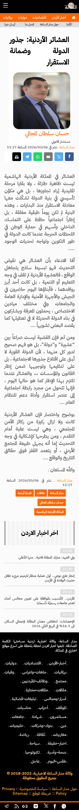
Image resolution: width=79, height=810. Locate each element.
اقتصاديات (38, 17)
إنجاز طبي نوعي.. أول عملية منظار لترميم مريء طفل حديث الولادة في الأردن (39, 578)
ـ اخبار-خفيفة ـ (57, 743)
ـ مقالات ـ (61, 690)
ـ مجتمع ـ (61, 681)
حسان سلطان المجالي (47, 133)
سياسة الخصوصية (34, 789)
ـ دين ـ (63, 725)
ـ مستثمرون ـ (58, 717)
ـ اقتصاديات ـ (32, 663)
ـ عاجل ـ (35, 761)
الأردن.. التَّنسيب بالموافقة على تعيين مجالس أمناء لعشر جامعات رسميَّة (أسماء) (39, 601)
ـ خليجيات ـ (16, 725)
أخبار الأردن (58, 17)
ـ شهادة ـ (37, 717)
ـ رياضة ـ (24, 734)
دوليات (22, 17)
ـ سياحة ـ (34, 743)
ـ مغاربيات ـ (60, 734)
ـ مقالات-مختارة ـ (37, 690)
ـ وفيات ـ (9, 672)
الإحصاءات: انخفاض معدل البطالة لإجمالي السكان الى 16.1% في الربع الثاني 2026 (39, 624)
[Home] (73, 17)
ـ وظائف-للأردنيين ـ (35, 681)
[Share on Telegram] (27, 156)
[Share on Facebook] (69, 156)
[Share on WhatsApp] (37, 156)
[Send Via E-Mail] (48, 156)
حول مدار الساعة (49, 24)
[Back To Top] (72, 806)
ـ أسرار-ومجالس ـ (55, 699)
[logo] (70, 7)
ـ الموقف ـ (61, 708)
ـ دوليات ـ (11, 663)
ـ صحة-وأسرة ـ (57, 752)
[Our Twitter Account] (46, 806)
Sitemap (20, 793)
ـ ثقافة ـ (40, 734)
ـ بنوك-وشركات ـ (42, 725)
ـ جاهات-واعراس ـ (34, 672)
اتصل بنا (29, 24)
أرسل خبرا (10, 24)
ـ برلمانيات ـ (60, 672)
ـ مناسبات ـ (24, 708)
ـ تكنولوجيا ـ (32, 752)
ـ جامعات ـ (18, 717)
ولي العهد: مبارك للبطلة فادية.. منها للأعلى (46, 557)
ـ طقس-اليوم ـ (57, 761)
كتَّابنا (69, 24)
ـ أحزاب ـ (43, 708)
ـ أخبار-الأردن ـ (58, 663)
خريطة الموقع (41, 793)
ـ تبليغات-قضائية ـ (24, 699)
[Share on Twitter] (58, 156)
